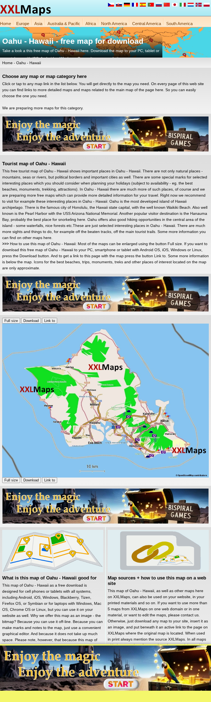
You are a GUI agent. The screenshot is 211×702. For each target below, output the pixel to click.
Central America (146, 23)
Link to (49, 321)
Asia (38, 23)
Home (5, 23)
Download (31, 321)
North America (114, 23)
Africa (90, 23)
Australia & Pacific (64, 23)
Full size (11, 321)
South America (179, 23)
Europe (22, 23)
